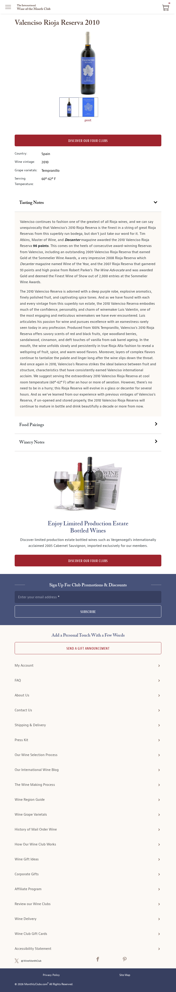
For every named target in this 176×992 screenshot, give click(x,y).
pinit (88, 120)
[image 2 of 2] (88, 107)
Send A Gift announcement (88, 648)
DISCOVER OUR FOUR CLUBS (88, 561)
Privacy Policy (51, 975)
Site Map (124, 975)
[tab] (88, 203)
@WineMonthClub (31, 960)
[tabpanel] (88, 314)
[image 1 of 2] (69, 107)
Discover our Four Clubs (88, 141)
